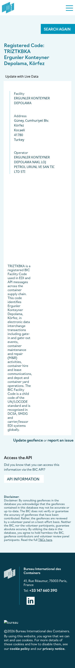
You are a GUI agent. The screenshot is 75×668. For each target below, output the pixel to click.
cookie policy (20, 648)
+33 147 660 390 (43, 590)
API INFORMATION (23, 478)
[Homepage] (8, 7)
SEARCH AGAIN (57, 29)
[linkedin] (31, 600)
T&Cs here (45, 540)
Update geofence (28, 440)
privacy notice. (54, 648)
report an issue (60, 440)
